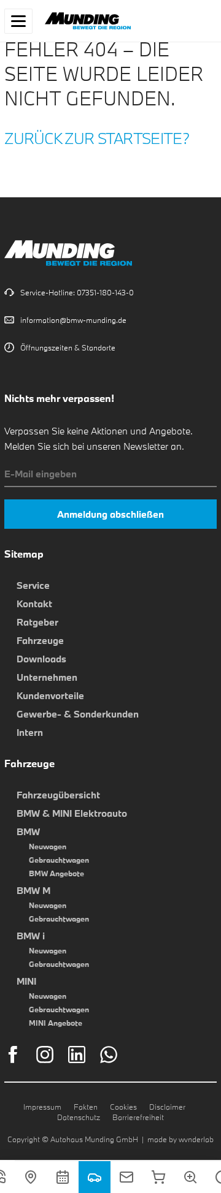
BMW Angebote (56, 873)
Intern (30, 732)
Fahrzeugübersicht (58, 795)
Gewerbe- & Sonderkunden (78, 714)
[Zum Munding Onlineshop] (158, 1177)
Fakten (86, 1107)
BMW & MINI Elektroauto (72, 813)
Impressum (42, 1107)
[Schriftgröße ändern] (190, 1177)
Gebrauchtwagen (59, 860)
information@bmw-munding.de (73, 320)
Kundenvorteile (50, 695)
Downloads (41, 659)
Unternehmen (47, 677)
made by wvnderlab (180, 1139)
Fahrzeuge (40, 640)
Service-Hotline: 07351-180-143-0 (77, 292)
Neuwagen (47, 846)
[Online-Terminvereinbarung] (63, 1177)
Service (33, 585)
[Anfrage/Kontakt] (126, 1177)
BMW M (33, 890)
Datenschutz (78, 1117)
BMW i (31, 936)
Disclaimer (167, 1107)
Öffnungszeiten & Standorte (67, 347)
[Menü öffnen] (18, 21)
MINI (26, 981)
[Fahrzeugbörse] (94, 1177)
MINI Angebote (55, 1023)
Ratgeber (37, 622)
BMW (28, 831)
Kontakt (34, 603)
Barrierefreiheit (138, 1117)
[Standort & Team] (31, 1177)
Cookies (123, 1107)
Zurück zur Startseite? (96, 138)
